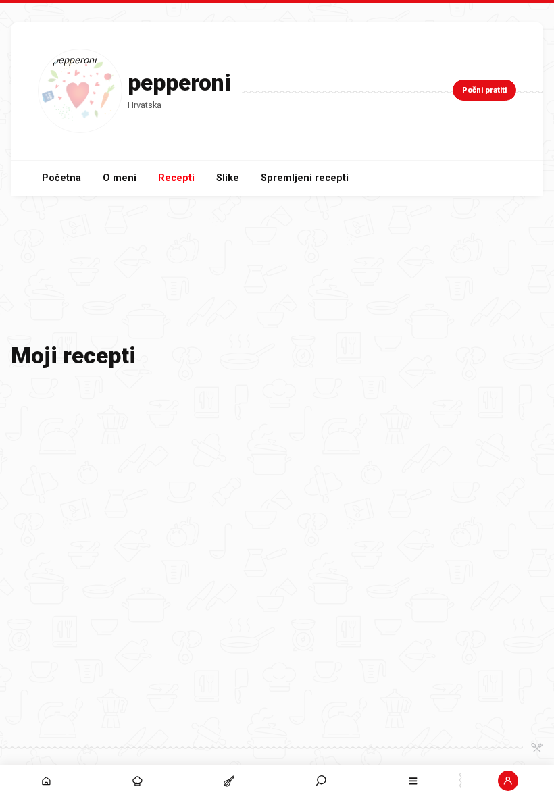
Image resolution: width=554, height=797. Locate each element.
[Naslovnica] (46, 781)
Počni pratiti (484, 90)
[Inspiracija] (138, 781)
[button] (322, 781)
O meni (119, 178)
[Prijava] (508, 781)
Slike (227, 178)
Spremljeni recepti (305, 178)
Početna (61, 178)
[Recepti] (230, 781)
